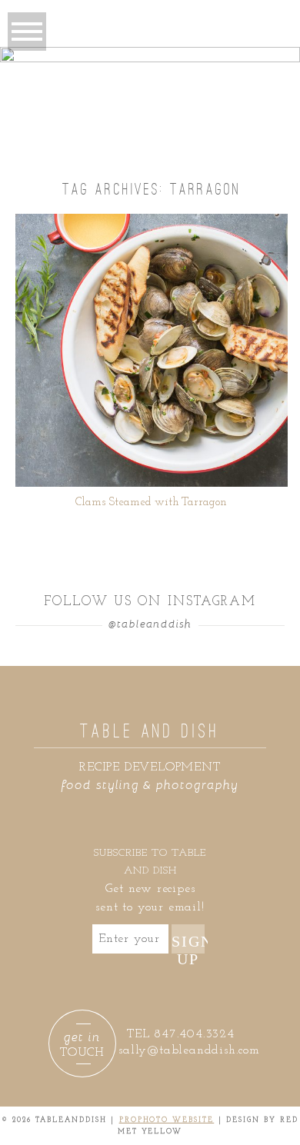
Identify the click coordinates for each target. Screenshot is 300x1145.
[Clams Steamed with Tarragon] (151, 350)
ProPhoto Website (167, 1120)
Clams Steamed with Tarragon (151, 502)
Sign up (188, 943)
